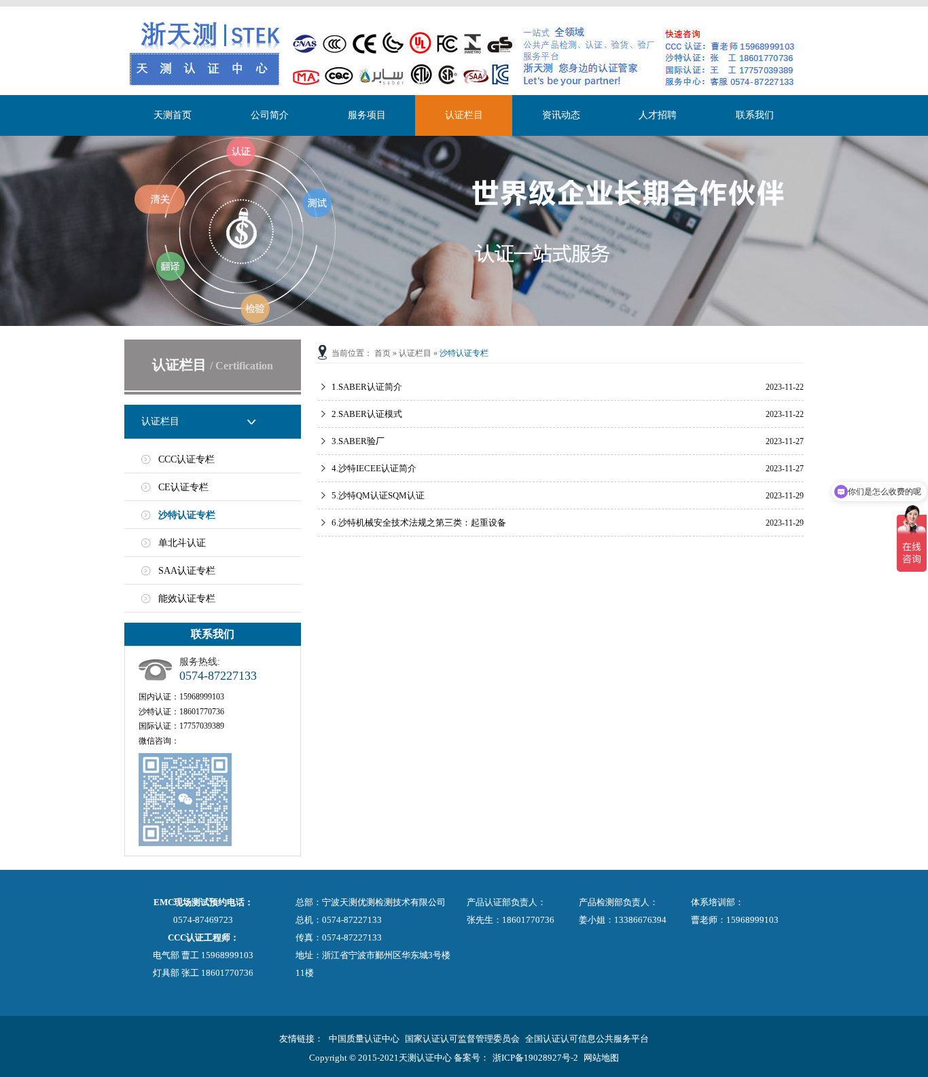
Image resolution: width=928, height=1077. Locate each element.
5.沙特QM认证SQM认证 (378, 495)
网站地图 (601, 1058)
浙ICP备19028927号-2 (535, 1058)
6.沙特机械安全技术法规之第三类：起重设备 (419, 522)
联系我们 (755, 115)
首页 (382, 353)
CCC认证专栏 (186, 459)
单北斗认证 (182, 543)
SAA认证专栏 (186, 571)
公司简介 (270, 115)
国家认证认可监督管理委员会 (462, 1039)
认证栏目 (464, 115)
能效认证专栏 (186, 599)
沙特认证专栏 (186, 515)
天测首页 (173, 115)
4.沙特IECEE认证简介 (374, 468)
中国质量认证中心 (364, 1039)
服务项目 (367, 115)
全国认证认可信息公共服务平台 (587, 1039)
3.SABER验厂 (358, 441)
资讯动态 (561, 115)
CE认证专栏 (183, 487)
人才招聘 (658, 115)
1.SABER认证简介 (367, 387)
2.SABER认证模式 (367, 414)
